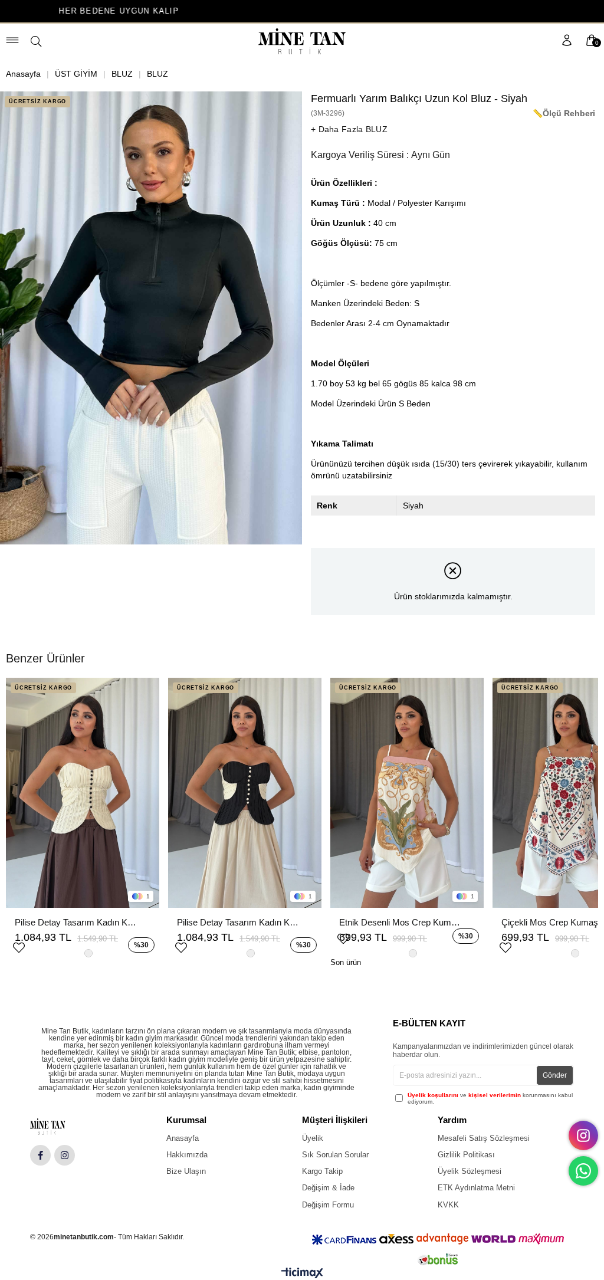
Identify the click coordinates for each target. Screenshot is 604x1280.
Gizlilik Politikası (466, 1154)
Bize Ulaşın (186, 1171)
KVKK (448, 1204)
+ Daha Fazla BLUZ (349, 129)
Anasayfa (182, 1138)
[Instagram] (64, 1155)
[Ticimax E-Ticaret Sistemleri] (302, 1275)
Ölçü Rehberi (569, 113)
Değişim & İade (328, 1187)
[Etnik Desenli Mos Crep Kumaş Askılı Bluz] (407, 793)
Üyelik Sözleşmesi (469, 1171)
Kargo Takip (322, 1171)
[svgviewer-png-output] (57, 1126)
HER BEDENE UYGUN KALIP (60, 10)
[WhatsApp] (583, 1171)
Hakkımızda (187, 1154)
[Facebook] (40, 1155)
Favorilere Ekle (19, 946)
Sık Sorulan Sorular (335, 1154)
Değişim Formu (328, 1204)
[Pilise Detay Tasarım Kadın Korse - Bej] (82, 793)
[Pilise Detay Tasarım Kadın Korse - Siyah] (244, 793)
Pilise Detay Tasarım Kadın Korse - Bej (77, 922)
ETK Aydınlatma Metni (476, 1187)
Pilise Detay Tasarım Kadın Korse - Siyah (239, 922)
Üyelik (312, 1138)
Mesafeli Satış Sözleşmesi (484, 1138)
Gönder (555, 1075)
